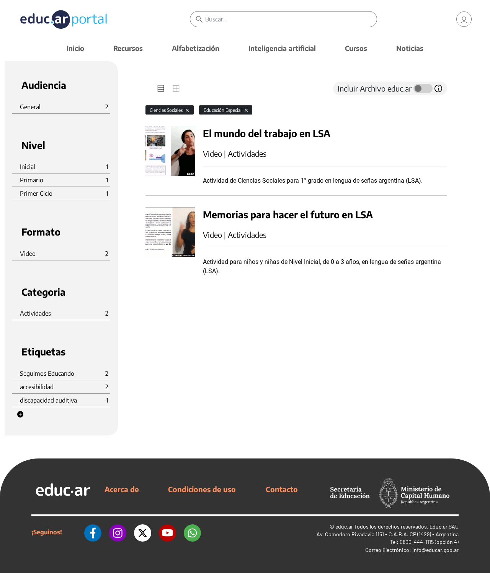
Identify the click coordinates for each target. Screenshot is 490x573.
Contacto (282, 489)
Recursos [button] (128, 48)
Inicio (75, 48)
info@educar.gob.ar (435, 550)
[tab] (160, 88)
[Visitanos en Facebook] (92, 532)
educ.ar (344, 526)
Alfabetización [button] (195, 48)
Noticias (409, 48)
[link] (464, 19)
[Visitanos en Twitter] (142, 532)
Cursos (356, 48)
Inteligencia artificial (282, 48)
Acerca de (122, 489)
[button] (20, 414)
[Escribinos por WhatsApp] (192, 532)
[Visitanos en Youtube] (167, 532)
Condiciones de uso (202, 489)
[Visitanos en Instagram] (117, 532)
